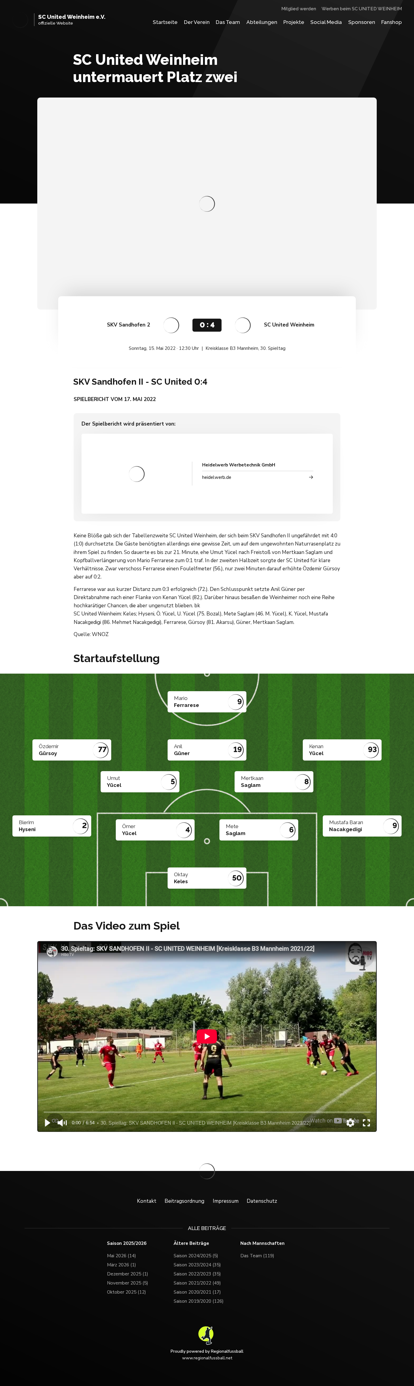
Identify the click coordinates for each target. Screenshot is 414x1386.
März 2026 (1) (121, 1265)
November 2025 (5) (127, 1283)
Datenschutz (262, 1201)
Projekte (293, 22)
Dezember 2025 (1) (127, 1274)
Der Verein (197, 22)
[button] (47, 1122)
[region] (207, 1036)
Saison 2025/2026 (126, 1243)
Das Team (228, 22)
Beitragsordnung (184, 1201)
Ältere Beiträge (191, 1243)
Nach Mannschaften (262, 1243)
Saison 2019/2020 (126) (199, 1301)
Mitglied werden (298, 9)
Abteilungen (261, 22)
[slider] (207, 1112)
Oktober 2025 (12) (126, 1292)
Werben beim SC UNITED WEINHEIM (362, 9)
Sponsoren (361, 22)
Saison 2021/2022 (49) (197, 1283)
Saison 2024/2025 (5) (196, 1256)
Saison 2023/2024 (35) (197, 1265)
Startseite (165, 22)
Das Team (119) (257, 1256)
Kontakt (146, 1201)
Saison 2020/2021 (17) (197, 1292)
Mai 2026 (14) (121, 1256)
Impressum (226, 1201)
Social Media (326, 22)
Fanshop (391, 22)
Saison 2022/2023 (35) (197, 1274)
